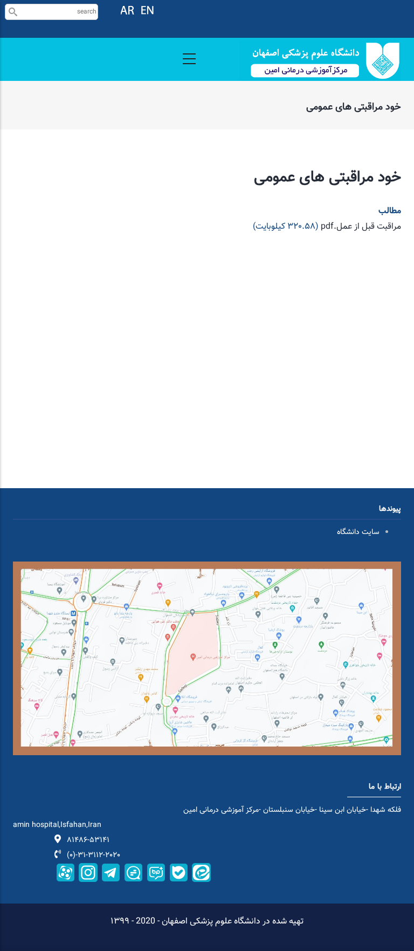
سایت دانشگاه (358, 532)
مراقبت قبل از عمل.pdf (361, 227)
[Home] (320, 60)
